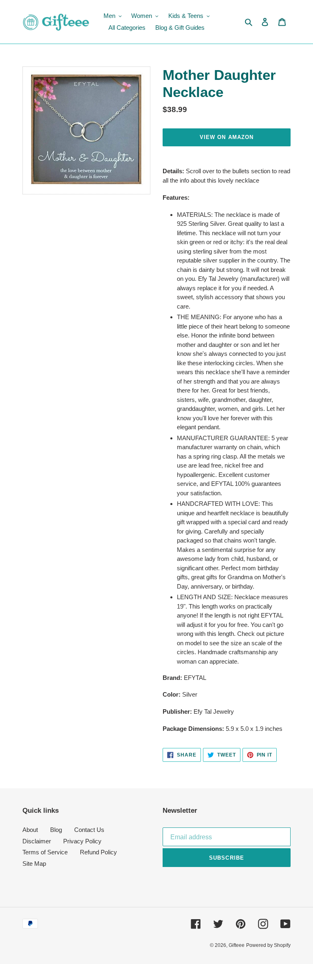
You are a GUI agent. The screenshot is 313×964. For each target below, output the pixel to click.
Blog (56, 829)
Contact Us (89, 829)
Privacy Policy (82, 841)
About (30, 829)
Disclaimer (36, 841)
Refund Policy (98, 852)
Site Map (34, 863)
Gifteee (237, 945)
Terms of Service (45, 852)
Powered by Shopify (268, 945)
